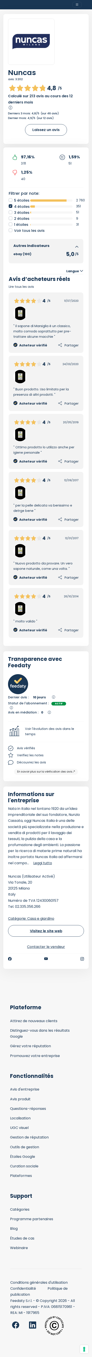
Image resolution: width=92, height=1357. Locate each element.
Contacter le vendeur (46, 946)
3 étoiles (21, 212)
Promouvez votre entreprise (35, 1055)
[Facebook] (10, 959)
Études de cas (22, 1238)
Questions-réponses (28, 1108)
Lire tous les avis (21, 286)
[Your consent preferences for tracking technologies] (84, 1349)
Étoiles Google (22, 1156)
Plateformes (21, 1175)
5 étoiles (21, 200)
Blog (14, 1228)
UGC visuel (19, 1127)
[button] (46, 731)
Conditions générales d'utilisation (39, 1282)
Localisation (20, 1118)
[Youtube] (46, 959)
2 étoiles (21, 218)
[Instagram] (82, 959)
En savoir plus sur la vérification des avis (44, 771)
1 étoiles (21, 224)
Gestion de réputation (29, 1137)
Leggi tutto (42, 863)
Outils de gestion (24, 1147)
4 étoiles (22, 206)
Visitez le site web (46, 931)
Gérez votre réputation (30, 1046)
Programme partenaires (31, 1219)
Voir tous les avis (29, 230)
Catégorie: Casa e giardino (31, 918)
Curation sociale (24, 1166)
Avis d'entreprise (24, 1089)
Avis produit (20, 1099)
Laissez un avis (46, 129)
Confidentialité (23, 1288)
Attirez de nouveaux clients (33, 1020)
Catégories (19, 1209)
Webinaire (19, 1247)
